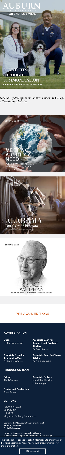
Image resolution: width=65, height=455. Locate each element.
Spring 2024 (10, 409)
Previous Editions (32, 313)
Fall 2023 (8, 412)
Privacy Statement (46, 442)
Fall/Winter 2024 (12, 406)
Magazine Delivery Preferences (20, 416)
